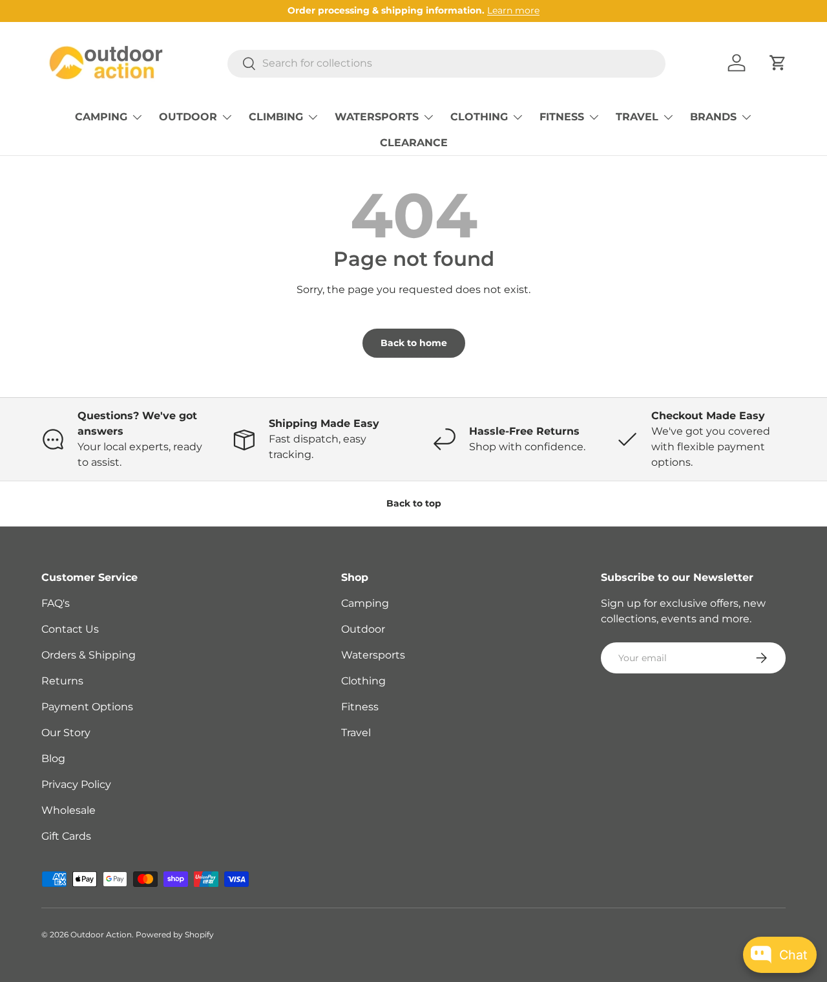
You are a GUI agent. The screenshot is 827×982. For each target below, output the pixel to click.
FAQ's (55, 603)
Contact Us (70, 629)
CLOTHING (479, 117)
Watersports (373, 655)
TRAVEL (637, 117)
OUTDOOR (188, 117)
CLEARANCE (414, 142)
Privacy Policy (76, 784)
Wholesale (68, 810)
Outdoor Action (101, 934)
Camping (365, 603)
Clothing (363, 681)
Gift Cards (66, 836)
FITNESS (561, 117)
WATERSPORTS (377, 117)
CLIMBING (276, 117)
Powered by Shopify (175, 934)
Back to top (413, 503)
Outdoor (363, 629)
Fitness (360, 707)
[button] (778, 63)
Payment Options (87, 707)
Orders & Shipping (88, 655)
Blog (53, 758)
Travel (356, 732)
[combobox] (446, 63)
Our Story (65, 732)
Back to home (414, 343)
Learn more (513, 10)
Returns (62, 681)
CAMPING (101, 117)
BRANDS (713, 117)
